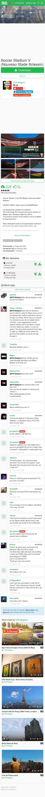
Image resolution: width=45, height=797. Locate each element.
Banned (22, 431)
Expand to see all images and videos (22, 181)
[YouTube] (17, 85)
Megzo (12, 355)
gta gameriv (14, 431)
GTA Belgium (19, 82)
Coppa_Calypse (16, 308)
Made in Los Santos (8, 789)
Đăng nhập (30, 610)
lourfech (13, 475)
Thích (19, 187)
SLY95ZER (14, 489)
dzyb (11, 502)
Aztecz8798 (14, 598)
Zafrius (12, 544)
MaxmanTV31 (15, 371)
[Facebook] (14, 85)
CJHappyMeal (15, 580)
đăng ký (6, 612)
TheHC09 (13, 344)
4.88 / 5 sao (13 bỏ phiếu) (8, 192)
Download (24, 70)
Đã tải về (8, 187)
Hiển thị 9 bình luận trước (22, 289)
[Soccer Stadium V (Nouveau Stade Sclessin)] (22, 146)
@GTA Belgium (16, 297)
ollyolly (12, 515)
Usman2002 (14, 382)
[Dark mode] (38, 3)
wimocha (13, 458)
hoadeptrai (14, 569)
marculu (13, 294)
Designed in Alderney (8, 787)
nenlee (12, 415)
